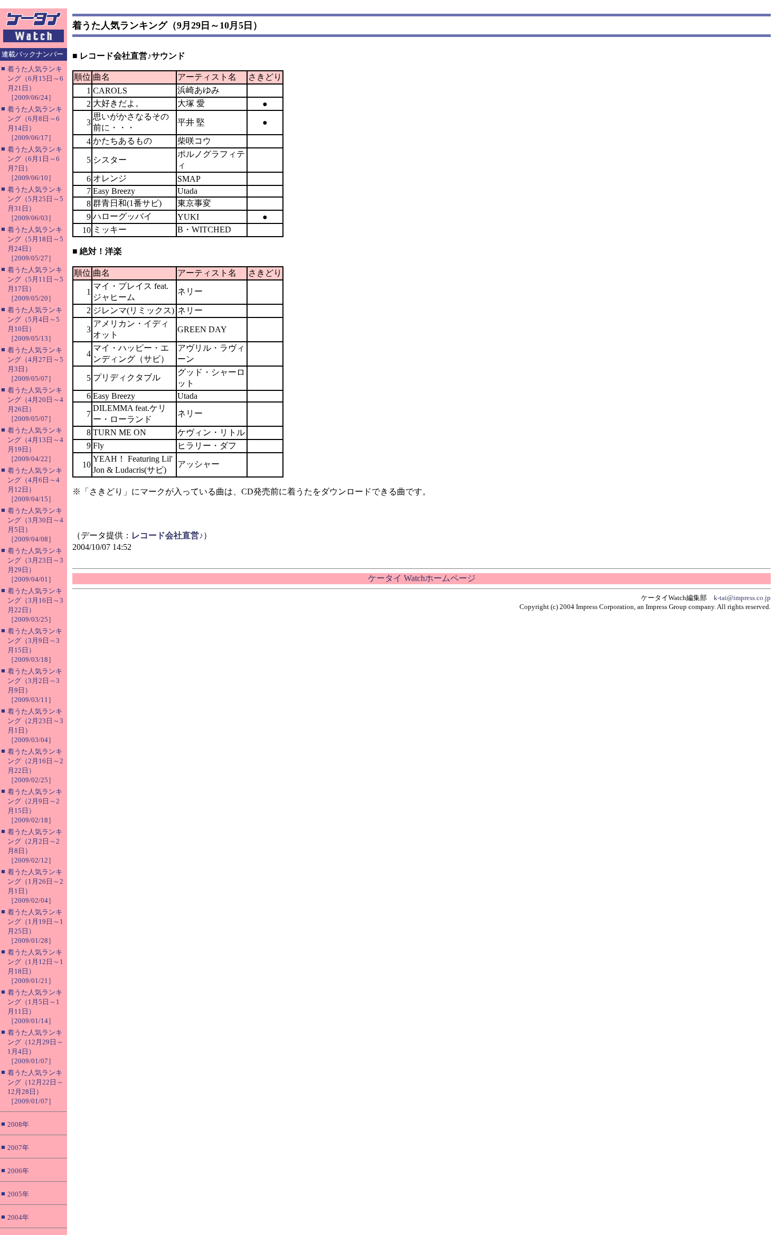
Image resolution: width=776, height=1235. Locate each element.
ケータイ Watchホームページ (422, 578)
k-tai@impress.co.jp (742, 598)
